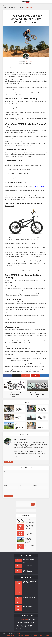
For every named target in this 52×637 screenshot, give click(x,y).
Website (35, 485)
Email (20, 485)
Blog (26, 13)
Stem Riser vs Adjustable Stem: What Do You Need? (29, 521)
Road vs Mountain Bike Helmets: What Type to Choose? (30, 527)
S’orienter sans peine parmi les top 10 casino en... (28, 561)
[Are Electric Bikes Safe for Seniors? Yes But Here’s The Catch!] (21, 533)
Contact (47, 635)
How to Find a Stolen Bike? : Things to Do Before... (18, 418)
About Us (8, 635)
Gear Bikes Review (24, 619)
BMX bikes (21, 107)
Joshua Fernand (29, 61)
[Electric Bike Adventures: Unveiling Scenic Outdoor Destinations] (21, 539)
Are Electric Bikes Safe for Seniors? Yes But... (29, 533)
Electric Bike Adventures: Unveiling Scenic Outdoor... (19, 426)
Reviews (12, 635)
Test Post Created (27, 565)
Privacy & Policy (36, 635)
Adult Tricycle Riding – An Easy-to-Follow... (29, 582)
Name (6, 485)
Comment (6, 472)
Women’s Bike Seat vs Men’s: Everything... (29, 547)
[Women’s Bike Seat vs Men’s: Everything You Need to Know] (21, 546)
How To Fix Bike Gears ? (29, 606)
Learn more (29, 7)
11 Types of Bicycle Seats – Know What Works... (29, 598)
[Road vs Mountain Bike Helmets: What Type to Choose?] (21, 527)
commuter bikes (39, 186)
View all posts (8, 461)
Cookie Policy (43, 635)
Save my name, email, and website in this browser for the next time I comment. (25, 492)
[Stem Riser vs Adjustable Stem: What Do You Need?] (21, 521)
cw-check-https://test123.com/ (28, 571)
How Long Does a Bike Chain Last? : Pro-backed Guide (42, 409)
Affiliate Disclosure (19, 635)
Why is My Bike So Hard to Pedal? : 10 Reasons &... (42, 426)
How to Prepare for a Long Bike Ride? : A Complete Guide (42, 417)
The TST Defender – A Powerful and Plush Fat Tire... (19, 409)
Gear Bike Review (18, 633)
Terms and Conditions (27, 635)
